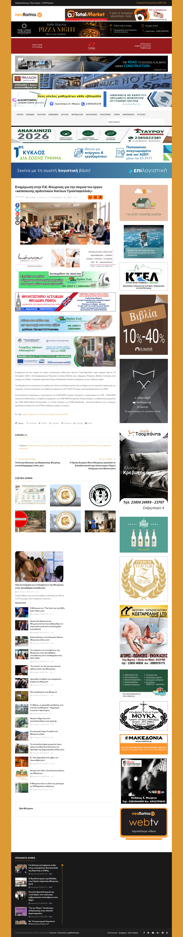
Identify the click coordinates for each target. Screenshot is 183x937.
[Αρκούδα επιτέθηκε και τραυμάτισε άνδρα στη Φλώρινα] (21, 683)
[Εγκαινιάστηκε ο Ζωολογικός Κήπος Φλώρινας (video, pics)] (21, 641)
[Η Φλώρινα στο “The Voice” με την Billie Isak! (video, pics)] (21, 612)
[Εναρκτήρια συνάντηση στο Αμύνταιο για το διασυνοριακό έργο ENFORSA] (100, 521)
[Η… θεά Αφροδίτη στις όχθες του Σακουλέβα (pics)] (21, 762)
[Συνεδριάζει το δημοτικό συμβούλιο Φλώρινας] (100, 495)
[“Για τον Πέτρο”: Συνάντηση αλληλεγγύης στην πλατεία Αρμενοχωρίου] (21, 911)
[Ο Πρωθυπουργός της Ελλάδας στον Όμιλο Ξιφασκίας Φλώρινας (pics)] (21, 882)
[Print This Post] (17, 222)
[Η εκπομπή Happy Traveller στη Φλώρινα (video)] (21, 735)
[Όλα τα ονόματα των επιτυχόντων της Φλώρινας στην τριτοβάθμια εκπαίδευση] (39, 566)
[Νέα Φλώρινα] (28, 14)
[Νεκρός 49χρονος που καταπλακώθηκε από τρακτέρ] (21, 722)
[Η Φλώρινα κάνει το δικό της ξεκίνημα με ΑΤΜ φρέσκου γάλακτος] (21, 788)
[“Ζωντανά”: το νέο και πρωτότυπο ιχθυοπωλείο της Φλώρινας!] (21, 670)
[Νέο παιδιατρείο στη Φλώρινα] (21, 696)
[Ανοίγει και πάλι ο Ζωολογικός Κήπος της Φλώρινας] (21, 775)
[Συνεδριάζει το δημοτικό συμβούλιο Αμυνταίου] (65, 495)
